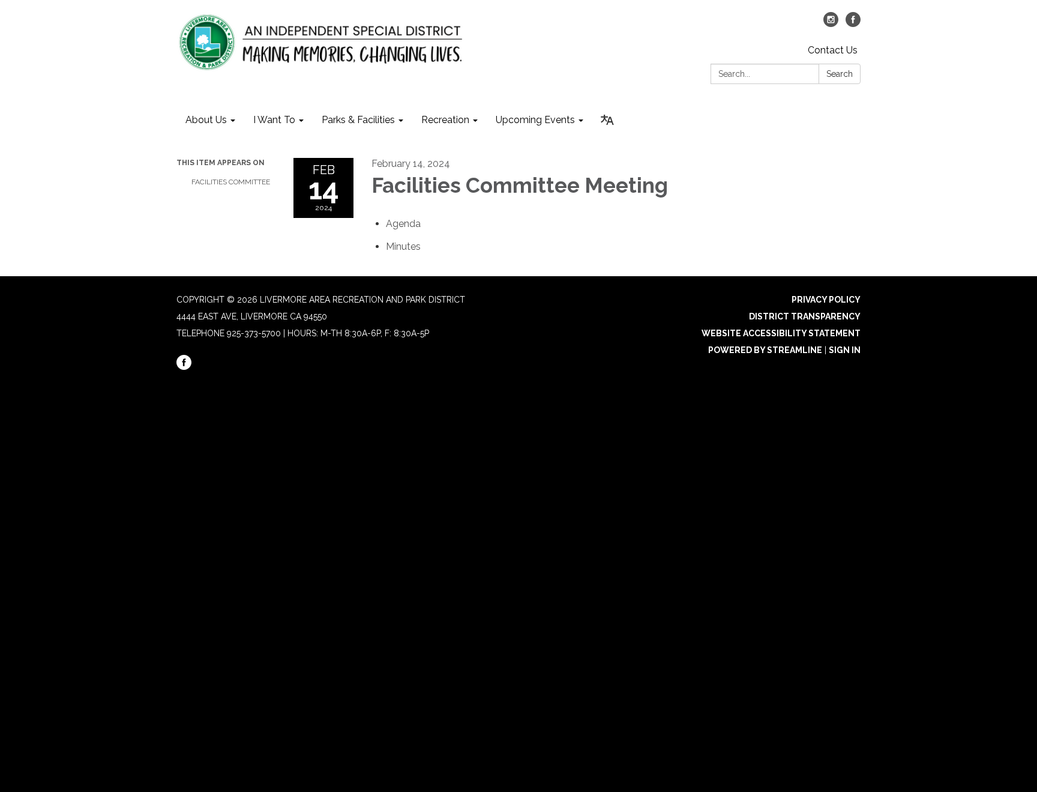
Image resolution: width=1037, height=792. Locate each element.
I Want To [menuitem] (274, 119)
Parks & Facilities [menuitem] (358, 119)
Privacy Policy (826, 299)
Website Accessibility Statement (781, 333)
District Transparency (805, 316)
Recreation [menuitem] (445, 119)
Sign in (845, 350)
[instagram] (830, 23)
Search (839, 74)
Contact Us (833, 50)
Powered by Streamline (765, 350)
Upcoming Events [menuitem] (535, 119)
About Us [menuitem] (206, 119)
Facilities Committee (230, 182)
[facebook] (853, 23)
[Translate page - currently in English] (607, 120)
